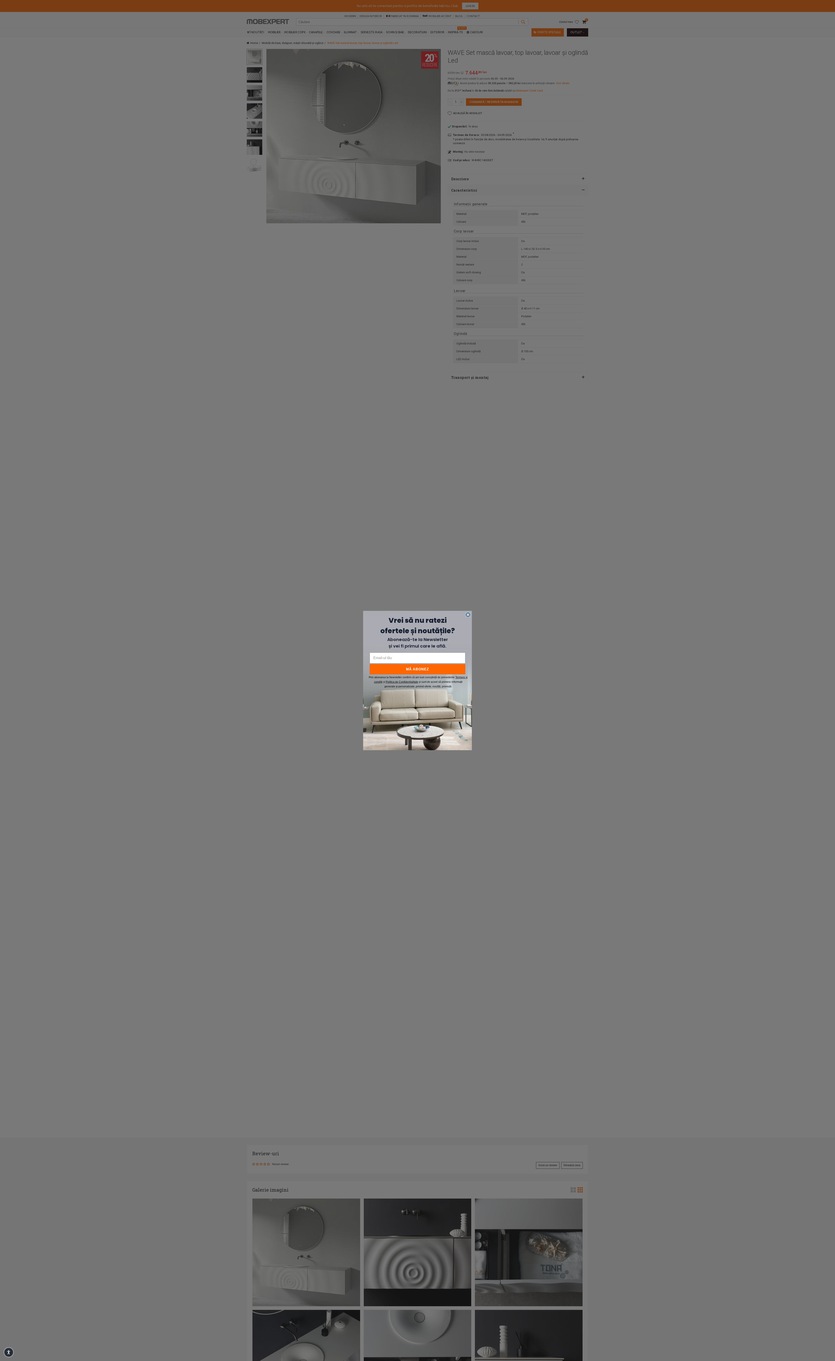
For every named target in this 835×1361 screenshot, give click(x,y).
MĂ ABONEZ (417, 669)
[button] (8, 1352)
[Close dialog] (468, 615)
